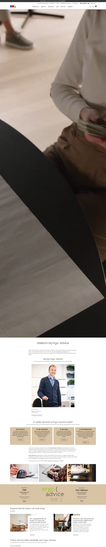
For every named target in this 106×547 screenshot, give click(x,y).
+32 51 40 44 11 (24, 498)
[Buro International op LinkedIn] (83, 3)
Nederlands (92, 3)
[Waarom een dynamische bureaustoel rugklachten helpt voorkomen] (67, 525)
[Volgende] (70, 1)
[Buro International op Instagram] (82, 3)
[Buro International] (13, 6)
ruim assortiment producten (60, 351)
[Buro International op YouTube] (88, 3)
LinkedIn (62, 461)
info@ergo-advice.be (24, 496)
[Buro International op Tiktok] (87, 3)
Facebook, (50, 461)
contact (59, 361)
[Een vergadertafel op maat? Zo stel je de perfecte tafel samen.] (23, 525)
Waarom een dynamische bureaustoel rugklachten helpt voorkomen (83, 520)
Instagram (55, 461)
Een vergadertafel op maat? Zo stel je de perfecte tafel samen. (38, 520)
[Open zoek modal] (90, 6)
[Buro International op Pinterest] (85, 3)
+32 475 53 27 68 (82, 498)
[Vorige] (36, 1)
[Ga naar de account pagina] (92, 6)
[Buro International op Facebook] (80, 3)
